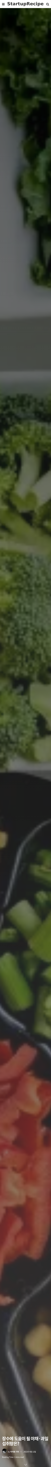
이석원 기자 (14, 1451)
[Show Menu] (3, 4)
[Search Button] (47, 4)
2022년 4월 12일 (30, 1451)
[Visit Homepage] (25, 4)
